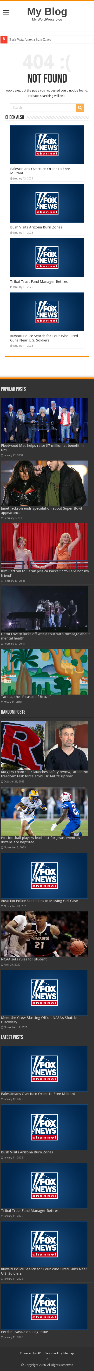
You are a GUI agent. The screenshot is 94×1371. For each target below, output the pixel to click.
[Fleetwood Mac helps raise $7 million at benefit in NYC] (44, 420)
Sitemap (68, 1353)
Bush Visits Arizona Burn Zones (30, 39)
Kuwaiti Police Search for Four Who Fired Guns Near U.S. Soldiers (44, 338)
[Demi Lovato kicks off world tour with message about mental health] (44, 609)
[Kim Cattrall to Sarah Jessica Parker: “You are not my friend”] (44, 546)
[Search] (80, 108)
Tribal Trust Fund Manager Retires (39, 281)
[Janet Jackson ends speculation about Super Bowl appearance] (44, 483)
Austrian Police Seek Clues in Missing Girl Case (39, 901)
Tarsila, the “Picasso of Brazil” (26, 697)
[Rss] (47, 1359)
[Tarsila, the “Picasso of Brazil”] (44, 672)
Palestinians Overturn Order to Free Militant (38, 1094)
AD (39, 1353)
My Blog (47, 11)
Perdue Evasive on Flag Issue (24, 1332)
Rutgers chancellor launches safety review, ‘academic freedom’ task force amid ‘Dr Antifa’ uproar (44, 774)
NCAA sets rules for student (24, 959)
